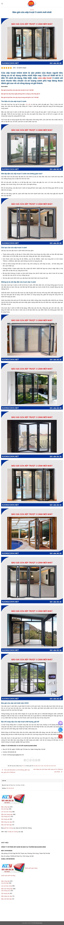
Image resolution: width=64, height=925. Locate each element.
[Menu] (2, 3)
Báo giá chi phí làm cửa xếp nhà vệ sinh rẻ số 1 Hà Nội (17, 90)
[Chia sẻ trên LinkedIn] (39, 760)
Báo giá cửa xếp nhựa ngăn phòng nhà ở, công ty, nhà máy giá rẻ (20, 94)
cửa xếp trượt (45, 78)
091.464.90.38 (10, 788)
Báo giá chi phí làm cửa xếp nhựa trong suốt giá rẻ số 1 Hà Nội (19, 97)
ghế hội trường (8, 828)
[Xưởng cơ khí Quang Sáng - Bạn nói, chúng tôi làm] (32, 4)
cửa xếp (27, 104)
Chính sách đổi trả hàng (8, 875)
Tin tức (32, 9)
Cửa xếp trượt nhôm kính (50, 765)
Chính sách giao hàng (31, 868)
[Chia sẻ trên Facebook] (27, 760)
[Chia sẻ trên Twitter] (30, 760)
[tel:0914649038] (13, 799)
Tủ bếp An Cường (12, 831)
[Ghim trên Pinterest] (36, 760)
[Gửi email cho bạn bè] (33, 760)
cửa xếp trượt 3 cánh (38, 765)
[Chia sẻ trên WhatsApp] (25, 760)
